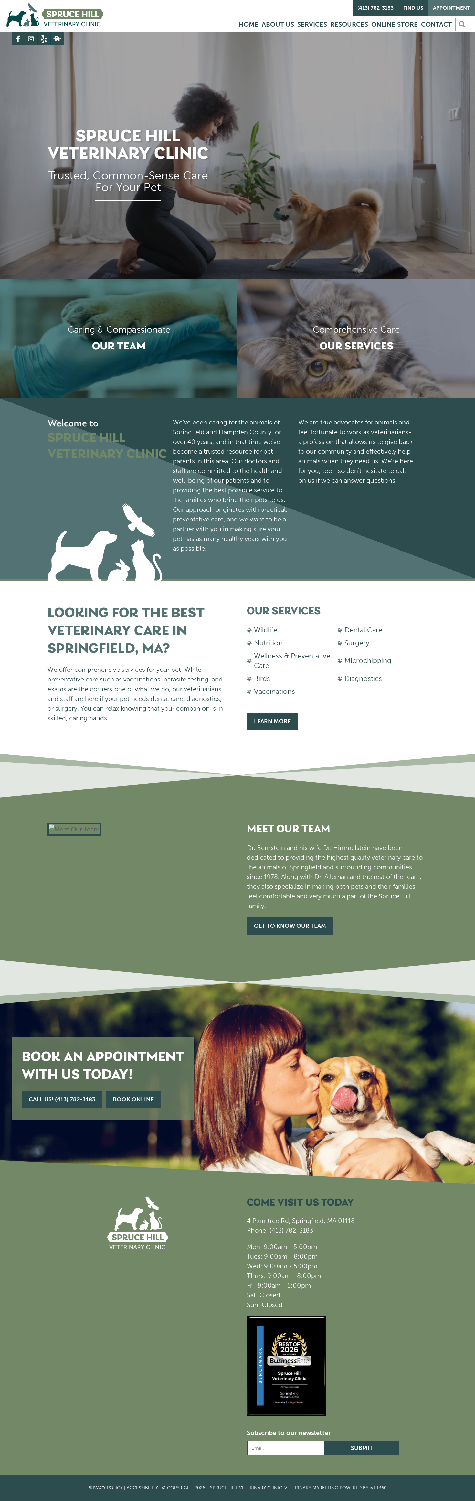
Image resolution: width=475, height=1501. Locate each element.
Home (249, 24)
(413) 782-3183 (375, 8)
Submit (362, 1448)
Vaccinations (274, 691)
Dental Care (363, 630)
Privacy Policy (105, 1488)
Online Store (394, 24)
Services (312, 24)
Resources (349, 24)
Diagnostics (363, 678)
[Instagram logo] (31, 38)
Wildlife (265, 630)
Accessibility (142, 1488)
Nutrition (268, 642)
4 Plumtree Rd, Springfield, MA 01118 (301, 1221)
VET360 (378, 1488)
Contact (436, 24)
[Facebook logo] (18, 38)
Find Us (413, 8)
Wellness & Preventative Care (292, 660)
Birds (262, 678)
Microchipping (367, 660)
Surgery (356, 642)
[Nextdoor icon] (57, 38)
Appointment (451, 8)
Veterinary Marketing (311, 1488)
